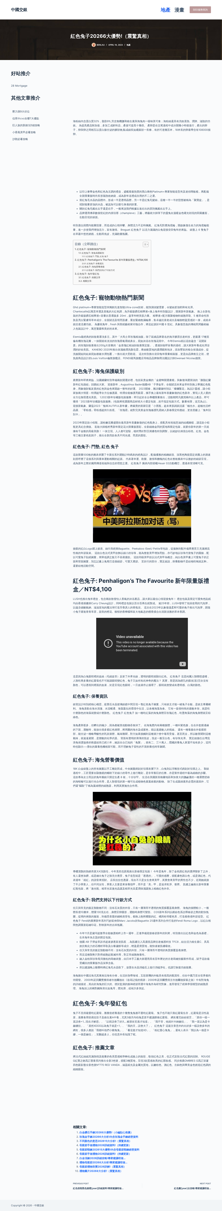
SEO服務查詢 (200, 9)
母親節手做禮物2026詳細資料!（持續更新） (105, 1145)
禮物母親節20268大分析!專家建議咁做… (103, 1162)
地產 (165, 10)
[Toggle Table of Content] (144, 244)
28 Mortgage (19, 85)
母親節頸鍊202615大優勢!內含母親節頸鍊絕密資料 (109, 1149)
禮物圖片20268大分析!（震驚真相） (101, 1171)
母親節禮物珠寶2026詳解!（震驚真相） (102, 1166)
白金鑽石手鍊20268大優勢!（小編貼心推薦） (106, 1132)
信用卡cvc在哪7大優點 (25, 118)
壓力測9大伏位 (21, 111)
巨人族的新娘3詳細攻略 (26, 125)
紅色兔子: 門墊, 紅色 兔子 (97, 256)
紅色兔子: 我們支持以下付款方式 (100, 270)
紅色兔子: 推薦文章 (91, 277)
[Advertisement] (142, 92)
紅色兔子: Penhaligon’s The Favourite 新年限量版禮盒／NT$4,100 (112, 259)
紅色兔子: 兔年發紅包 (88, 273)
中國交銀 (19, 9)
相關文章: (87, 281)
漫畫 (179, 10)
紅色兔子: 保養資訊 (95, 263)
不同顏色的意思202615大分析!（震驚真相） (105, 1141)
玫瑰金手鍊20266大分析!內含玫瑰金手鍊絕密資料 (108, 1136)
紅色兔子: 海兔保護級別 (93, 253)
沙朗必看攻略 (20, 139)
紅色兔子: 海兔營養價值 (93, 266)
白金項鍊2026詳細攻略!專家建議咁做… (102, 1158)
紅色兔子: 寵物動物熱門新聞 (91, 249)
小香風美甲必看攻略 (24, 132)
